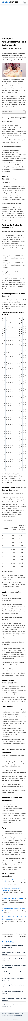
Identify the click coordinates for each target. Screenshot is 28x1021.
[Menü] (24, 2)
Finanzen (5, 48)
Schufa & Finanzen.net (9, 1019)
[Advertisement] (14, 19)
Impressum (23, 1019)
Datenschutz (17, 1019)
